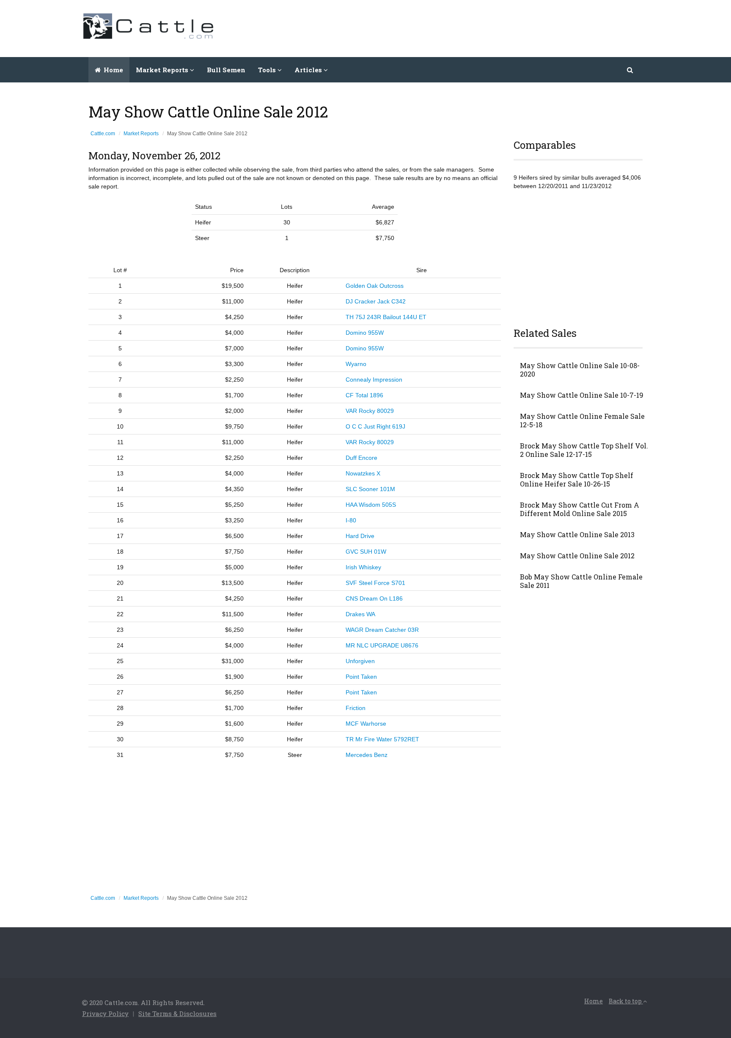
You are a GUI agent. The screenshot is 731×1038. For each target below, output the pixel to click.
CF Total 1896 (364, 395)
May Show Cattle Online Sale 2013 (577, 534)
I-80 (351, 520)
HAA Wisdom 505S (371, 504)
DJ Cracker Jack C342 (376, 301)
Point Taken (361, 676)
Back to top (626, 1001)
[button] (630, 69)
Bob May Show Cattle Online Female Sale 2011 (581, 581)
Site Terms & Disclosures (177, 1013)
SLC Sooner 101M (370, 489)
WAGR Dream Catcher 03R (382, 629)
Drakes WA (360, 614)
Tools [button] (268, 70)
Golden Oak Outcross (375, 285)
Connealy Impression (374, 379)
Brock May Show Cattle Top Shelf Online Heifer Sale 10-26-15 (576, 479)
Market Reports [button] (163, 70)
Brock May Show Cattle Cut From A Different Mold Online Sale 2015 (579, 509)
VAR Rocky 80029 (370, 410)
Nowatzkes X (363, 473)
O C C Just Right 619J (375, 426)
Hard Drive (360, 536)
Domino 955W (365, 332)
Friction (356, 708)
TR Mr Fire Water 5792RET (382, 739)
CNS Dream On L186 (374, 598)
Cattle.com (103, 134)
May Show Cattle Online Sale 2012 (577, 556)
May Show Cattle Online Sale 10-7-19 (581, 395)
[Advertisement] (495, 27)
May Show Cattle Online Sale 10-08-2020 (580, 369)
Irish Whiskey (363, 567)
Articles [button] (309, 70)
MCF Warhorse (366, 723)
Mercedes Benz (366, 754)
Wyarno (356, 364)
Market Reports (141, 134)
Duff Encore (361, 457)
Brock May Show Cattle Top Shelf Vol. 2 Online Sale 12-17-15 (584, 450)
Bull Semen (226, 70)
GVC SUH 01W (366, 551)
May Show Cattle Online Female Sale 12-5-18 (582, 420)
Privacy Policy (105, 1013)
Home (112, 70)
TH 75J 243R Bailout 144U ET (386, 317)
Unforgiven (360, 661)
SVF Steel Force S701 (375, 582)
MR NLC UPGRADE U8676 (382, 645)
